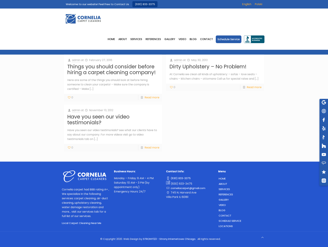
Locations (226, 226)
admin (76, 60)
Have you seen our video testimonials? (98, 119)
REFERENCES (226, 194)
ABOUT (223, 184)
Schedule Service (230, 221)
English (246, 4)
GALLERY (224, 199)
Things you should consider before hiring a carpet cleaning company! (111, 69)
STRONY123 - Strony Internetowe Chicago (169, 239)
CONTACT (225, 215)
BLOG (222, 210)
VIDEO (222, 205)
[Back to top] (262, 238)
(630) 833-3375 (145, 4)
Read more (152, 97)
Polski (258, 4)
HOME (222, 178)
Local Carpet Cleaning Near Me (81, 223)
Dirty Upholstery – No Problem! (208, 66)
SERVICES (224, 189)
